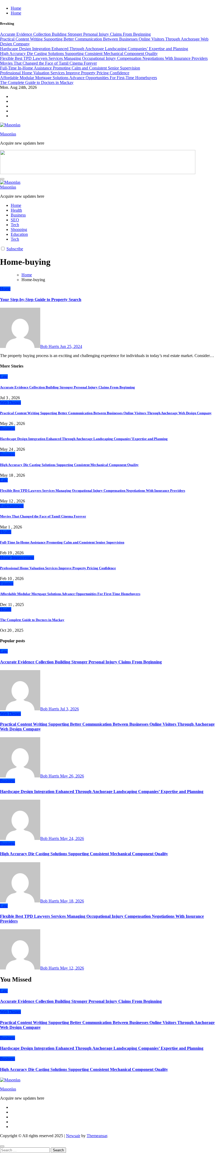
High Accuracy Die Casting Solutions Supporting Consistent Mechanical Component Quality (69, 465)
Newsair (73, 1135)
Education (19, 234)
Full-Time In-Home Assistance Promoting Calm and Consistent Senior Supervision (62, 542)
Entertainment (12, 506)
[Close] (2, 1146)
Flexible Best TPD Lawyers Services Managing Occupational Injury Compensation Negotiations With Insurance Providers (92, 491)
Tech (15, 224)
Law (4, 376)
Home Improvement (17, 557)
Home (16, 8)
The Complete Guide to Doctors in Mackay (32, 620)
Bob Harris (50, 346)
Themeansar (97, 1135)
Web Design (10, 402)
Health (16, 210)
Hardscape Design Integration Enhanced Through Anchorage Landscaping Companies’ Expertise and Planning (84, 439)
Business (18, 215)
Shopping (19, 229)
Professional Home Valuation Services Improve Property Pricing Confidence (58, 568)
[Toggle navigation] (2, 179)
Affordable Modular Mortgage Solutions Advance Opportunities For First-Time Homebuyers (70, 594)
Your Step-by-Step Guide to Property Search (40, 299)
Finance (6, 583)
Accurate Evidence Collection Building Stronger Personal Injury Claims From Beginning (67, 387)
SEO (15, 220)
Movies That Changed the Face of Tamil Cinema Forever (43, 516)
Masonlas (8, 134)
